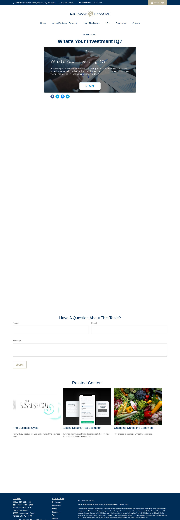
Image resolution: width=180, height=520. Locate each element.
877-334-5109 (27, 504)
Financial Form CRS (87, 500)
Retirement (56, 502)
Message (17, 340)
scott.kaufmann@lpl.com (92, 2)
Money (55, 518)
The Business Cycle (25, 427)
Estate (54, 508)
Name (16, 322)
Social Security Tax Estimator (82, 427)
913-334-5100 (67, 2)
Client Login (159, 2)
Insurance (56, 511)
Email (94, 322)
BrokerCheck (124, 504)
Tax (53, 515)
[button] (43, 23)
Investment (56, 505)
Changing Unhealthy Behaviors (134, 427)
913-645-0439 (25, 507)
